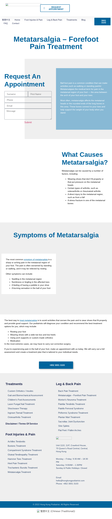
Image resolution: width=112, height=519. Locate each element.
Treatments (71, 20)
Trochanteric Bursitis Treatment (22, 467)
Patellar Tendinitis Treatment (71, 404)
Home (17, 20)
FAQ (6, 23)
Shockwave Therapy (17, 408)
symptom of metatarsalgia (36, 259)
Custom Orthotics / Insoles (20, 391)
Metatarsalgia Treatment (19, 472)
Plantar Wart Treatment (69, 417)
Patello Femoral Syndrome (71, 408)
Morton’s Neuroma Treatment (72, 399)
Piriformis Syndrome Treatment (73, 413)
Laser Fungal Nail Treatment (21, 404)
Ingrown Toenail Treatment (20, 413)
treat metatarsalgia (28, 320)
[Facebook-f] (57, 491)
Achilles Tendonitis (16, 441)
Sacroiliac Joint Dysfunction (71, 421)
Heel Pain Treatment (17, 463)
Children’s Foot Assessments (22, 399)
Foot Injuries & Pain (33, 20)
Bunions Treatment (17, 446)
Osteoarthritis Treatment (19, 417)
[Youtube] (63, 491)
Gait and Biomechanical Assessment (25, 395)
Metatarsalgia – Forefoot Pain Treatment (77, 395)
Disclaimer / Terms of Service (22, 423)
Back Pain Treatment (68, 391)
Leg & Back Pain (54, 20)
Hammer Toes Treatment (20, 459)
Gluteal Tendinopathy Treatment (23, 454)
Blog (83, 20)
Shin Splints (63, 426)
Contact (15, 23)
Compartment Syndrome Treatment (25, 450)
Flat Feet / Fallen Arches (69, 430)
